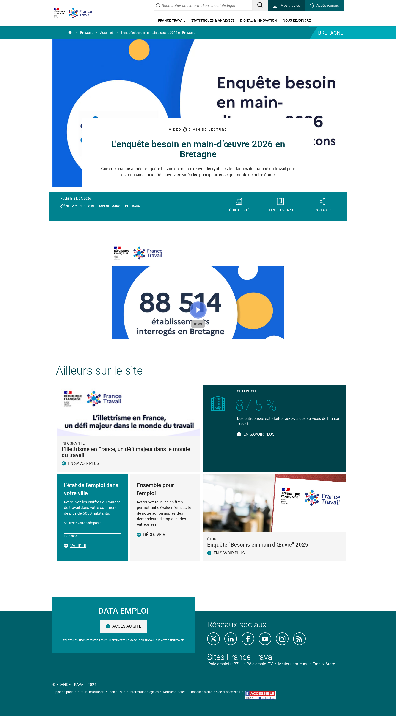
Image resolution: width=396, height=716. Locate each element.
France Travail (171, 20)
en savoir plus (229, 552)
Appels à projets (64, 692)
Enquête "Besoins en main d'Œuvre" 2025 (257, 544)
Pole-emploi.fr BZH (224, 663)
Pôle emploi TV (260, 663)
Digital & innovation (258, 20)
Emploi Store (324, 663)
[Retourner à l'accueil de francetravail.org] (83, 13)
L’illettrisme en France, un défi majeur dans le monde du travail (126, 452)
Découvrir (154, 534)
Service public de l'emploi (87, 206)
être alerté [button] (239, 210)
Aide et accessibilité (229, 692)
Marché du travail (127, 206)
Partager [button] (323, 210)
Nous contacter (174, 692)
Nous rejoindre (297, 20)
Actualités (107, 32)
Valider (78, 546)
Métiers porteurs (292, 663)
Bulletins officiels (92, 692)
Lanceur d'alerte (200, 692)
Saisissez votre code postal (83, 523)
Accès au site (126, 626)
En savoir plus (83, 463)
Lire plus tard (281, 210)
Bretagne (86, 32)
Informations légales (144, 692)
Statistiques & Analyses (212, 20)
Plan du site (117, 692)
